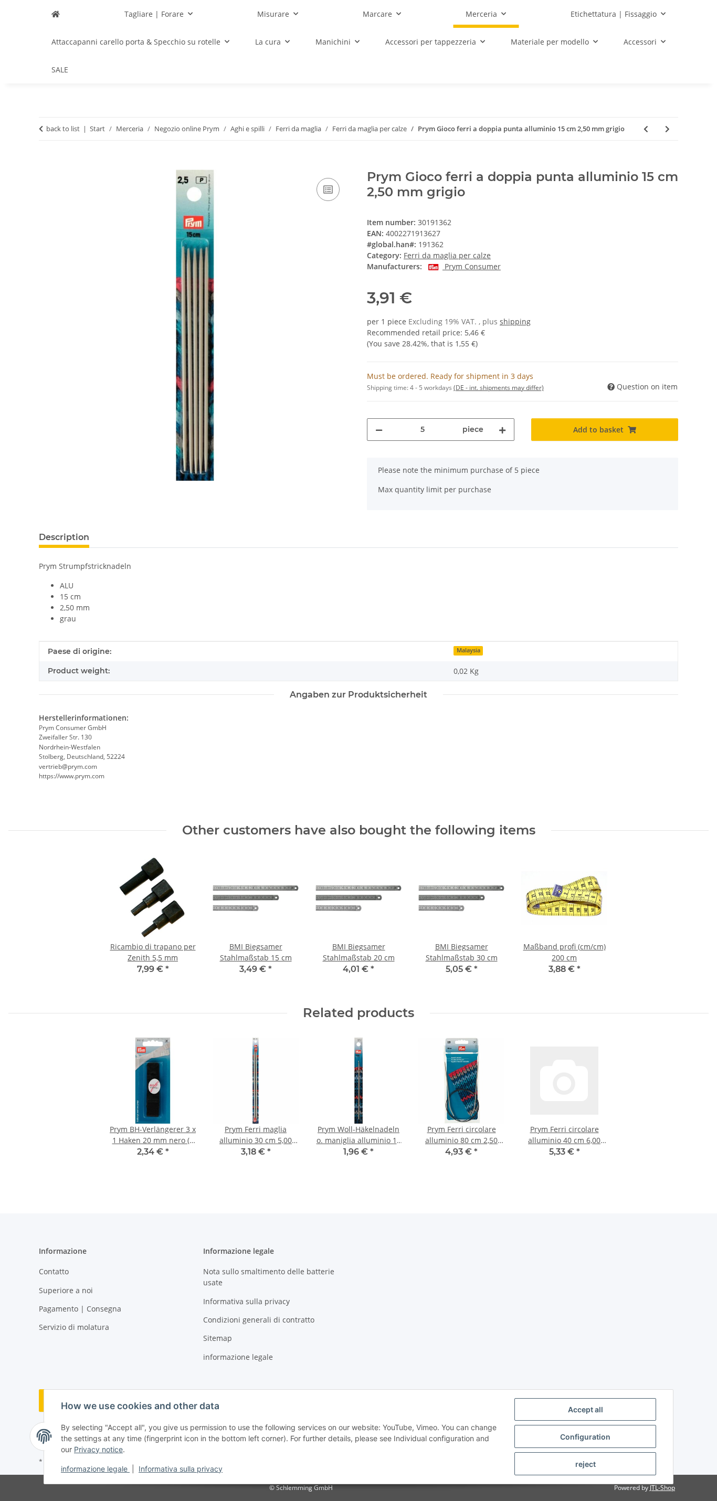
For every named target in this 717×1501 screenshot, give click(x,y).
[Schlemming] (55, 14)
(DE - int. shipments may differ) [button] (499, 387)
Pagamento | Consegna (80, 1309)
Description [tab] (64, 537)
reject (585, 1464)
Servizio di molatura (74, 1327)
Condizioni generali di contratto (258, 1320)
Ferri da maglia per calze (447, 255)
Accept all (585, 1409)
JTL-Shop (662, 1487)
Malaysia (468, 650)
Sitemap (217, 1338)
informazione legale (95, 1468)
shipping (515, 321)
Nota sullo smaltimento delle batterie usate (268, 1276)
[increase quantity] (502, 429)
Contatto (54, 1271)
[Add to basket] (47, 164)
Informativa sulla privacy (181, 1468)
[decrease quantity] (379, 429)
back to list (63, 128)
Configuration (585, 1436)
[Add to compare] (328, 189)
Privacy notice (98, 1449)
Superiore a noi (66, 1290)
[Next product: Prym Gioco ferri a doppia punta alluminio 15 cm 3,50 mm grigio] (667, 129)
